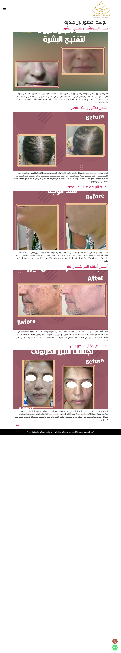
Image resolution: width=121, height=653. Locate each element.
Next (16, 425)
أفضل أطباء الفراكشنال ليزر (87, 266)
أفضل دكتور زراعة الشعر (89, 107)
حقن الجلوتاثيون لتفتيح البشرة (85, 28)
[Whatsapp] (115, 647)
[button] (4, 9)
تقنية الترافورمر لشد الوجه (88, 186)
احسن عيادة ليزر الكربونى (89, 345)
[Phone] (115, 641)
